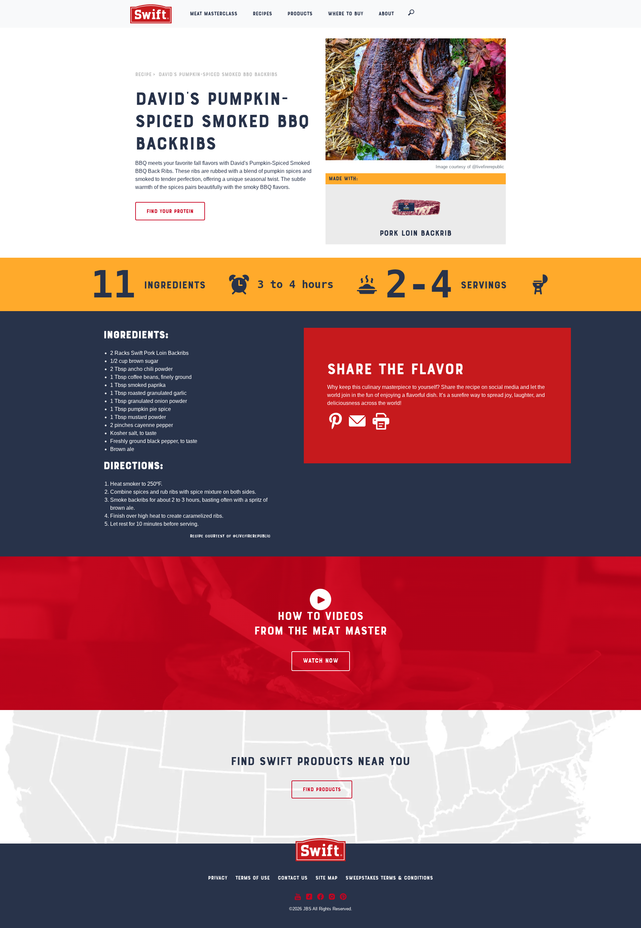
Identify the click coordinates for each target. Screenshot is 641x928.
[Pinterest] (343, 896)
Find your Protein (170, 211)
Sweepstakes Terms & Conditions (389, 878)
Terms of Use (252, 878)
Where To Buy (345, 14)
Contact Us (292, 878)
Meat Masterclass (213, 14)
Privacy (217, 878)
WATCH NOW (321, 661)
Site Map (326, 878)
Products (299, 14)
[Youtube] (298, 896)
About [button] (387, 14)
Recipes (262, 14)
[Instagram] (332, 896)
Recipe (143, 74)
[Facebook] (320, 896)
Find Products (322, 789)
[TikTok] (309, 896)
